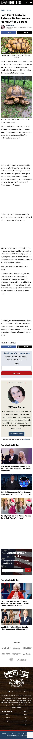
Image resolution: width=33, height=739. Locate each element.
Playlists (7, 721)
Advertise (25, 721)
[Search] (27, 2)
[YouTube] (16, 691)
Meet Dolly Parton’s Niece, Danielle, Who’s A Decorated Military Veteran (15, 628)
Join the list (16, 373)
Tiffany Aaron (10, 25)
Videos (8, 718)
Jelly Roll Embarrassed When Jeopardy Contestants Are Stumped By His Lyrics (16, 493)
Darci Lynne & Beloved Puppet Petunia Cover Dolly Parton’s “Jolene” (16, 517)
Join (28, 570)
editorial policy (26, 439)
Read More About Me (16, 433)
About (25, 714)
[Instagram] (20, 691)
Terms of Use (23, 735)
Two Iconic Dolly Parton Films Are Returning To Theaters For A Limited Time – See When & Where (15, 603)
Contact (25, 718)
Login (25, 724)
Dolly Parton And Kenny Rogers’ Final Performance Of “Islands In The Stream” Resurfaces (16, 468)
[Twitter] (24, 691)
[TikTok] (13, 691)
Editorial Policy (10, 735)
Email (17, 364)
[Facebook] (9, 691)
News (9, 10)
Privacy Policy (17, 735)
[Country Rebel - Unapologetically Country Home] (11, 2)
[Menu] (31, 2)
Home (3, 10)
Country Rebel (7, 711)
